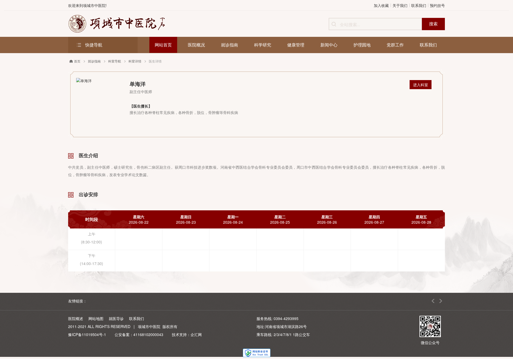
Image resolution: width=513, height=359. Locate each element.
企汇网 (196, 334)
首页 (77, 61)
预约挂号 (437, 5)
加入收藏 (381, 5)
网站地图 (95, 318)
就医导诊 (116, 318)
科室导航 (114, 61)
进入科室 (420, 84)
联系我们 (418, 5)
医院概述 (75, 318)
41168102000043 (148, 334)
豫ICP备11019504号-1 (87, 334)
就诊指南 (94, 61)
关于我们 (399, 5)
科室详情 (135, 61)
